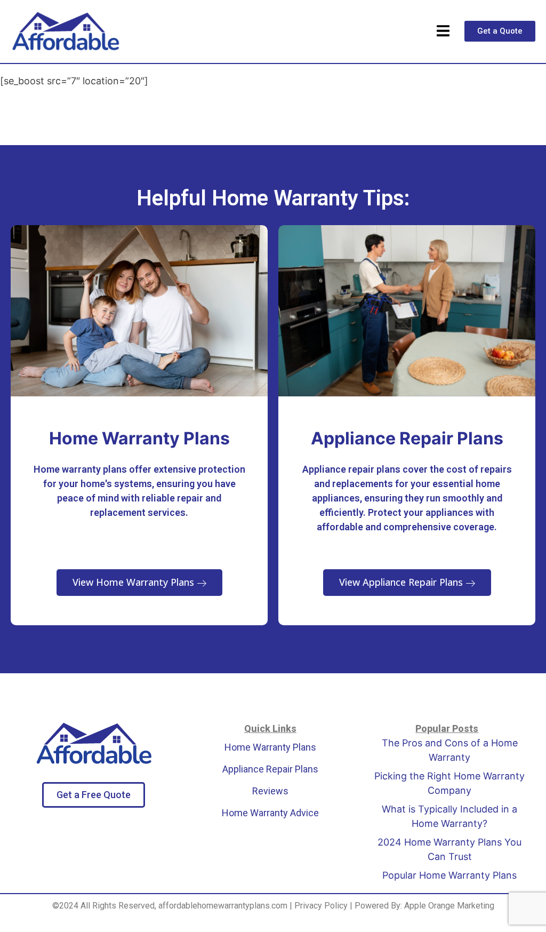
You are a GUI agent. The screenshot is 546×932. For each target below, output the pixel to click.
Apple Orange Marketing (449, 906)
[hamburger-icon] (443, 31)
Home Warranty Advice (270, 812)
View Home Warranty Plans (135, 582)
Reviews (270, 790)
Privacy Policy (321, 906)
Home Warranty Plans (270, 747)
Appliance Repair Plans (270, 769)
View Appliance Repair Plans (402, 582)
